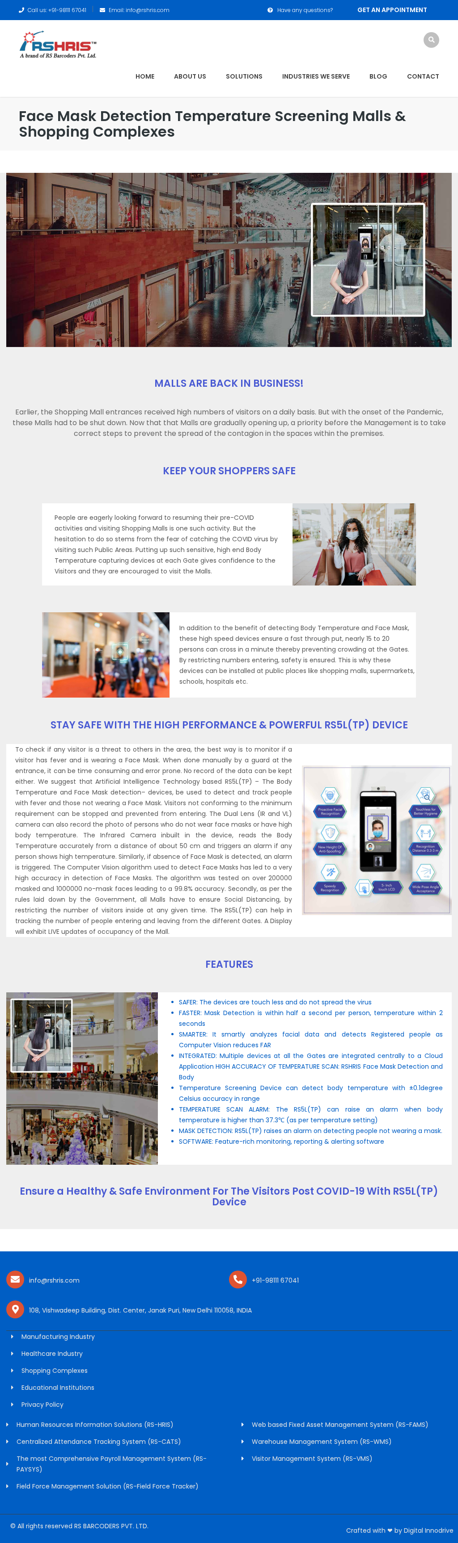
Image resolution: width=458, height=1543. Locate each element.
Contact (423, 76)
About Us (190, 76)
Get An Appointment (392, 9)
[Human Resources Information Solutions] (58, 43)
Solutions (244, 76)
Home (145, 76)
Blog (378, 76)
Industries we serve (316, 76)
